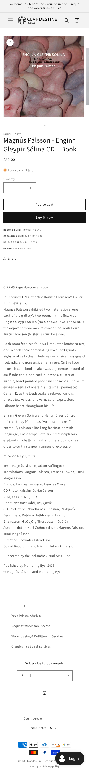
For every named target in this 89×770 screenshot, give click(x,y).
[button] (10, 20)
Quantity (9, 179)
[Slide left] (34, 125)
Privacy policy (51, 766)
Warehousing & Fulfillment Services (37, 636)
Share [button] (12, 258)
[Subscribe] (67, 675)
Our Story (18, 605)
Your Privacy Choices (26, 615)
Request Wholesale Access (30, 626)
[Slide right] (55, 125)
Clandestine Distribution (42, 760)
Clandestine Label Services (31, 646)
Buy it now (44, 217)
